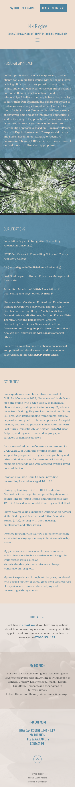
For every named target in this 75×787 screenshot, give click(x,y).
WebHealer (42, 781)
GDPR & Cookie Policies (37, 777)
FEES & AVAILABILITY (37, 739)
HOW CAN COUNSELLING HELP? (37, 730)
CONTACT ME (37, 743)
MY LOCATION (37, 734)
